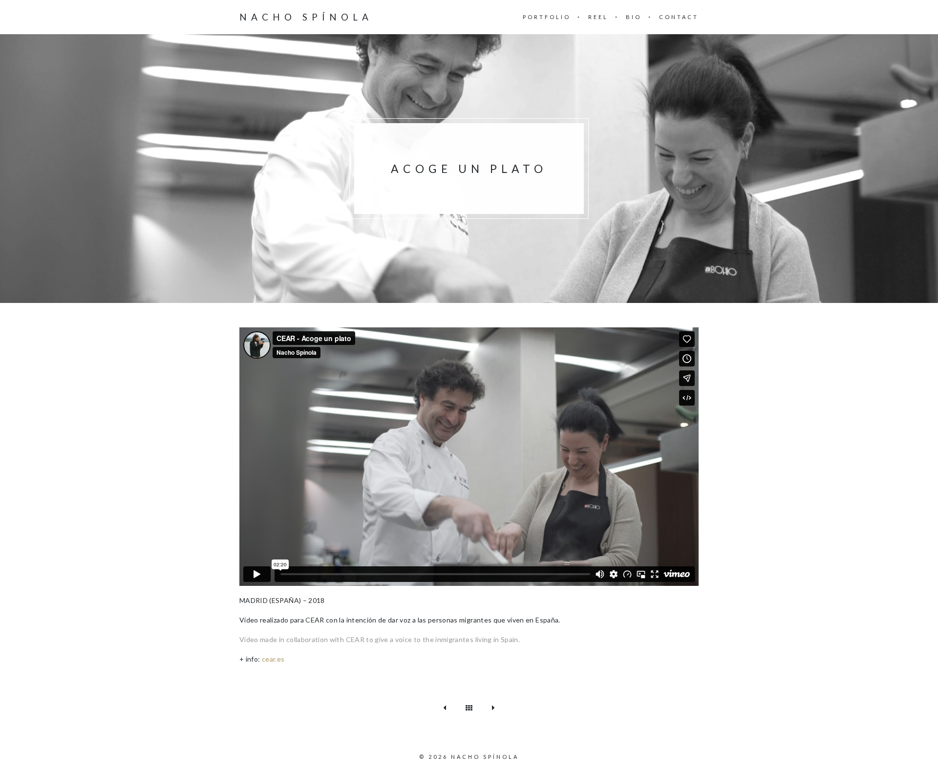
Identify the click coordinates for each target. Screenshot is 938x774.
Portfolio (547, 17)
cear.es (273, 659)
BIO (633, 17)
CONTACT (679, 17)
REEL (598, 17)
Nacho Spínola (306, 16)
